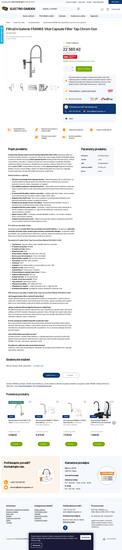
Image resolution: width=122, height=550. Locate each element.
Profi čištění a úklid (41, 512)
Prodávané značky (41, 520)
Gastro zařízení (40, 510)
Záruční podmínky (25, 386)
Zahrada (37, 514)
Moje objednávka (98, 2)
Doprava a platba (71, 2)
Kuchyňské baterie (103, 155)
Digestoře (38, 518)
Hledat (78, 9)
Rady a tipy (81, 2)
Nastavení (36, 545)
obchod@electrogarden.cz (96, 111)
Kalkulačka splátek (72, 56)
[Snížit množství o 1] (72, 70)
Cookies (9, 523)
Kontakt (89, 2)
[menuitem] (29, 16)
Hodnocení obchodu (13, 518)
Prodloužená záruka (44, 386)
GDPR (8, 520)
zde (39, 540)
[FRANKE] (110, 91)
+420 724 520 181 (74, 111)
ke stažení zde (38, 366)
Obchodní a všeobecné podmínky (17, 510)
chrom (100, 171)
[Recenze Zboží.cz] (107, 98)
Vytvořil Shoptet (111, 539)
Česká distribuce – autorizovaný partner (82, 91)
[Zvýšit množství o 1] (72, 67)
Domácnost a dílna (41, 516)
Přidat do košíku (84, 69)
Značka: (11, 38)
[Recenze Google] (94, 99)
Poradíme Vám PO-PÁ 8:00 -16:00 (18, 2)
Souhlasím (86, 537)
